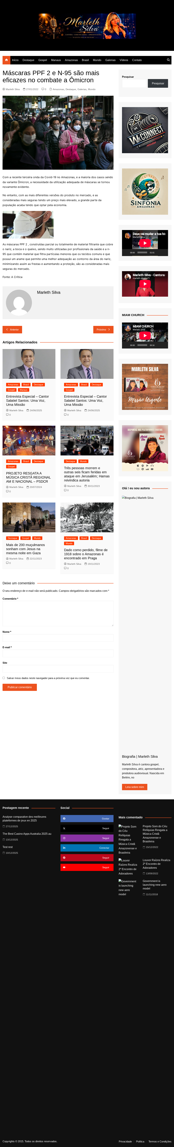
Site (5, 662)
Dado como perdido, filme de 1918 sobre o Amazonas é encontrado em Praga (86, 554)
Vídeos (124, 60)
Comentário (10, 598)
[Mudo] (158, 252)
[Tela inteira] (163, 252)
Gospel (42, 60)
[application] (145, 243)
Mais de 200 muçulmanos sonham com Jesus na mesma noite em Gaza (25, 549)
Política (140, 1141)
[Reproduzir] (126, 252)
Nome (7, 631)
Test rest (8, 847)
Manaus (56, 60)
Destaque (28, 60)
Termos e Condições (160, 1141)
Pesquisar (128, 76)
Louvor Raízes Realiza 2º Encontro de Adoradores (156, 864)
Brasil (85, 60)
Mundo (97, 60)
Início (15, 60)
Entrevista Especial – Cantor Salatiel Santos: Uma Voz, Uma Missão (27, 400)
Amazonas (71, 60)
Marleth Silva (13, 89)
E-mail (7, 647)
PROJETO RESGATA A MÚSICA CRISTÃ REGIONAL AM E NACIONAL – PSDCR (28, 477)
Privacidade (125, 1141)
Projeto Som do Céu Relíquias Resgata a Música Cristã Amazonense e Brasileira (155, 834)
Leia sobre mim (134, 787)
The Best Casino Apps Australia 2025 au (27, 833)
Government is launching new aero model (155, 885)
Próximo (101, 329)
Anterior (14, 329)
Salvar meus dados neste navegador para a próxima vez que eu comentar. (48, 678)
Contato (137, 60)
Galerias (110, 60)
